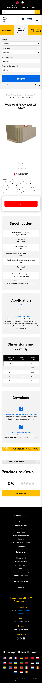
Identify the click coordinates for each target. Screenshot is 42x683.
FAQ (21, 529)
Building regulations (21, 575)
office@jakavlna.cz (21, 630)
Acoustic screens (21, 565)
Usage (4, 39)
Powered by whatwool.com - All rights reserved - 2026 (21, 679)
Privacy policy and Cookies (21, 543)
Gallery (21, 522)
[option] (23, 2)
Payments (21, 532)
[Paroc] (21, 174)
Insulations (17, 95)
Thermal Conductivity (10, 66)
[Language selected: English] (21, 2)
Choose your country (21, 681)
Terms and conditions (21, 536)
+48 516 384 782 (28, 8)
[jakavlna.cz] (5, 19)
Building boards (21, 562)
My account (21, 546)
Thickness (6, 48)
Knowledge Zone (21, 525)
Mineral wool (28, 95)
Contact (21, 591)
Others (21, 568)
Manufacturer (7, 57)
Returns (21, 539)
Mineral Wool (21, 558)
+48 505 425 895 (13, 8)
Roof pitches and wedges (21, 572)
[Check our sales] (21, 449)
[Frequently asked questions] (21, 462)
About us (21, 587)
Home (8, 95)
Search (21, 78)
